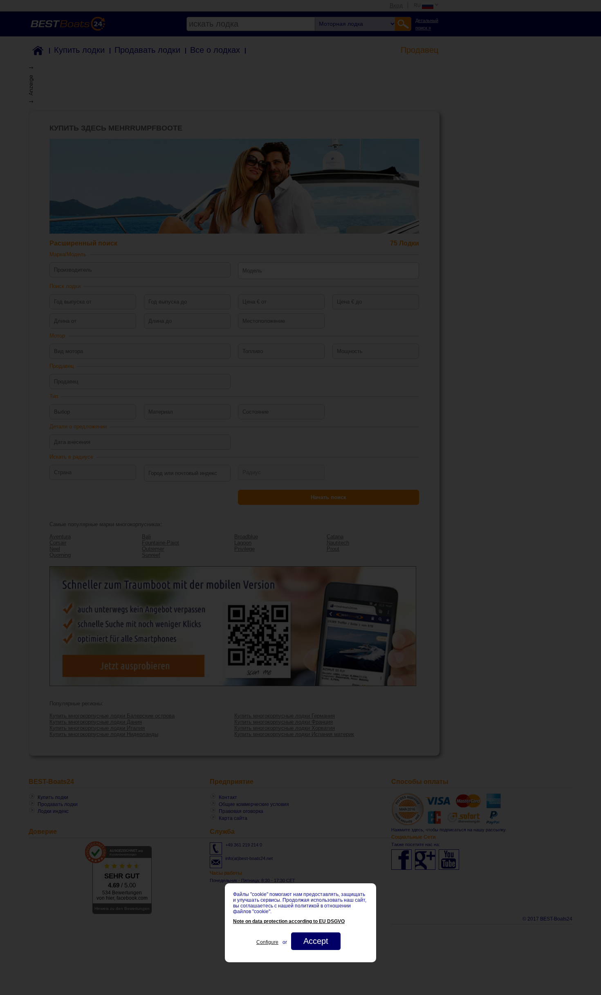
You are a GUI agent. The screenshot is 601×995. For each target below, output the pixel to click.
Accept (315, 940)
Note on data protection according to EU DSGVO (289, 921)
